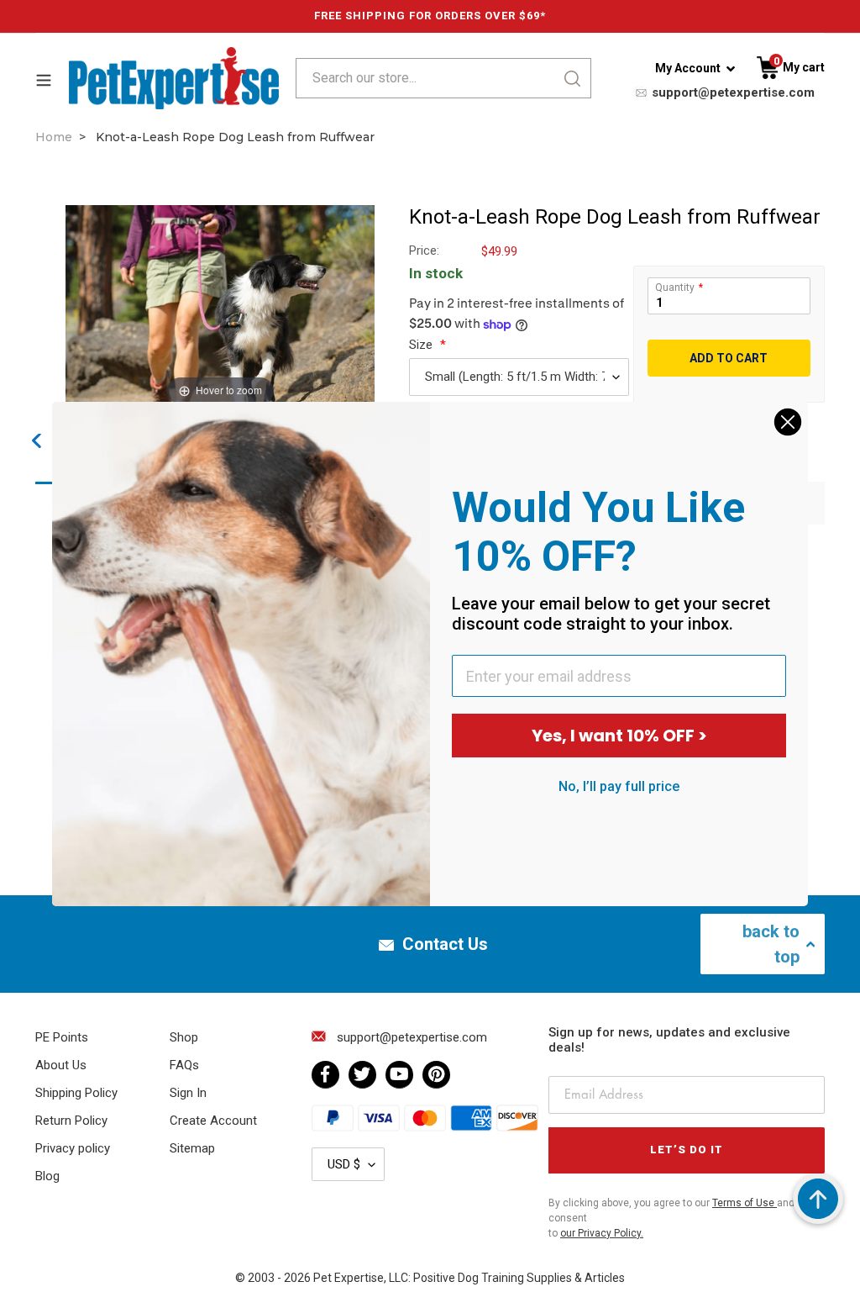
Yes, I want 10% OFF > (619, 735)
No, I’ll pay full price (618, 786)
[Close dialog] (788, 422)
